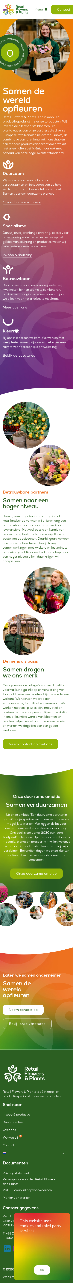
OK (42, 1270)
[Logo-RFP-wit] (24, 1066)
